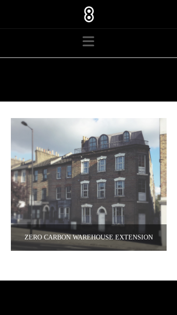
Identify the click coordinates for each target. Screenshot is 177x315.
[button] (88, 42)
